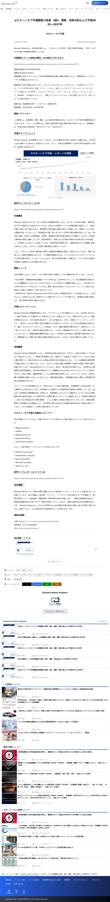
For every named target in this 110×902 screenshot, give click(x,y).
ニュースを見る (100, 621)
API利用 (8, 884)
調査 (18, 570)
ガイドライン (96, 880)
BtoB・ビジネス (48, 9)
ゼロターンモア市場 (20, 575)
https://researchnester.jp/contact (45, 521)
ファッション (89, 9)
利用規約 (67, 880)
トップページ (8, 874)
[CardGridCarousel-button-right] (96, 549)
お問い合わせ (18, 884)
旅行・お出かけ (61, 9)
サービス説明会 (34, 880)
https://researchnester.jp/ (28, 528)
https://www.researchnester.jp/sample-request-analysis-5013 (39, 209)
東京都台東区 (18, 579)
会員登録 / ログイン (100, 3)
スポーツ (25, 9)
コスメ (98, 9)
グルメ (70, 9)
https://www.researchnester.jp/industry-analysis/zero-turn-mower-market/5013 (46, 64)
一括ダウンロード (56, 561)
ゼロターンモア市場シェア (36, 575)
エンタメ (17, 9)
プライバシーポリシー (81, 880)
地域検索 (9, 9)
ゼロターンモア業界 (86, 575)
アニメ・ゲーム (35, 9)
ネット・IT (78, 9)
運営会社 (8, 880)
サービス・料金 (20, 880)
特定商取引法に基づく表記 (52, 880)
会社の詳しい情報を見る (55, 611)
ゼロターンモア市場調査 (71, 575)
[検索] (87, 3)
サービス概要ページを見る (94, 897)
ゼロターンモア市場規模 (54, 575)
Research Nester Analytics (86, 42)
